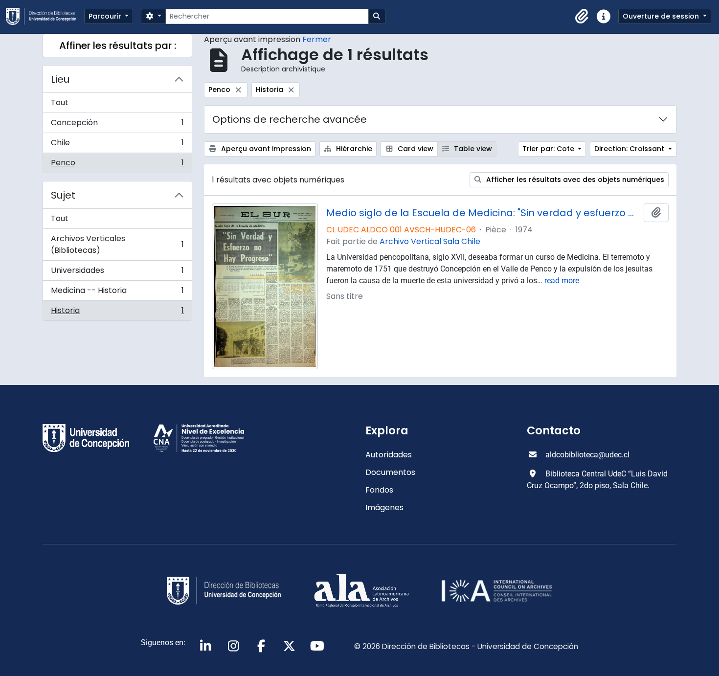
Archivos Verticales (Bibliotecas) (117, 244)
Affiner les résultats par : (117, 45)
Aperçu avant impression (265, 149)
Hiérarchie (353, 149)
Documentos (390, 472)
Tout (59, 102)
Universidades (117, 273)
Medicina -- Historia (117, 293)
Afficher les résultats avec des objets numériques (574, 179)
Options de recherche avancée (289, 119)
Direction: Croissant (630, 149)
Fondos (379, 490)
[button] (582, 16)
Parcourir (106, 16)
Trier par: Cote (549, 149)
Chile (117, 145)
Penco (117, 165)
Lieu (60, 79)
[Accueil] (45, 16)
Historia (117, 312)
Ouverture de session (662, 16)
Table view (472, 149)
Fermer (316, 39)
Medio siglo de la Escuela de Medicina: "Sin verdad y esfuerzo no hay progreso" (483, 213)
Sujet (63, 195)
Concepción (117, 125)
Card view (414, 149)
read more (561, 280)
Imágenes (384, 507)
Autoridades (388, 454)
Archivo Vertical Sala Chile (430, 241)
